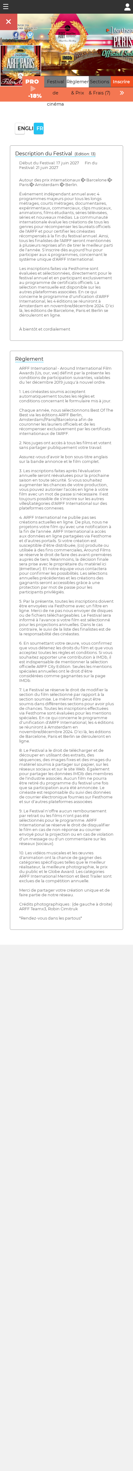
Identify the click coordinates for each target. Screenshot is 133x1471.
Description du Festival (55, 154)
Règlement (29, 359)
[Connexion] (127, 6)
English (21, 128)
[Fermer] (8, 22)
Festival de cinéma (55, 93)
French (40, 128)
